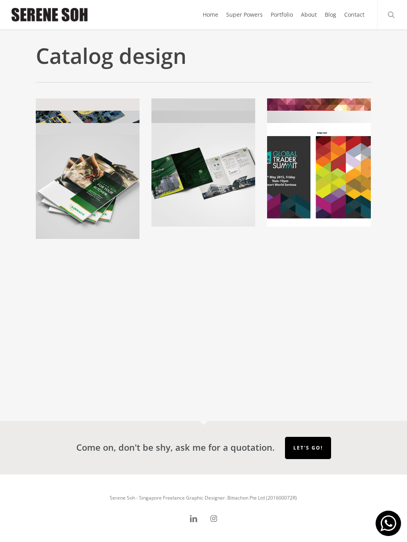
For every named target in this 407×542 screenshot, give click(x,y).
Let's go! (308, 447)
